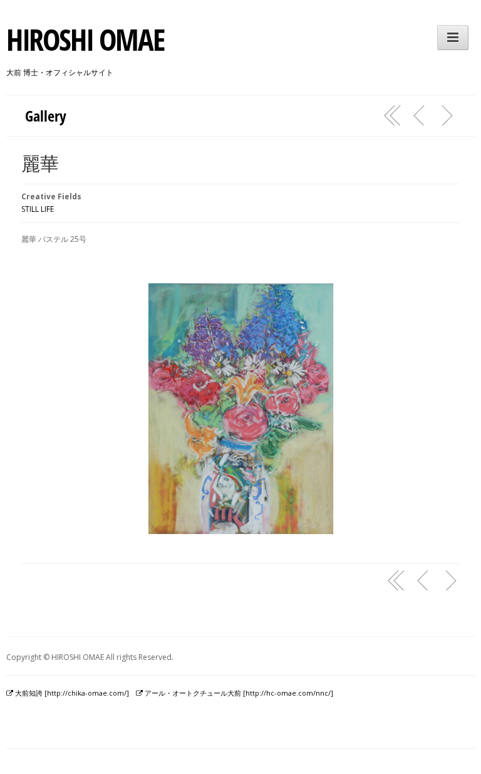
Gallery (45, 115)
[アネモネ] (419, 115)
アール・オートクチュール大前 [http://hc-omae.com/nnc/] (238, 693)
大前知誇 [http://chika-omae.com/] (71, 693)
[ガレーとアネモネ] (446, 115)
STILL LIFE (37, 209)
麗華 (40, 163)
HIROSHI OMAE (84, 39)
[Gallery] (392, 115)
